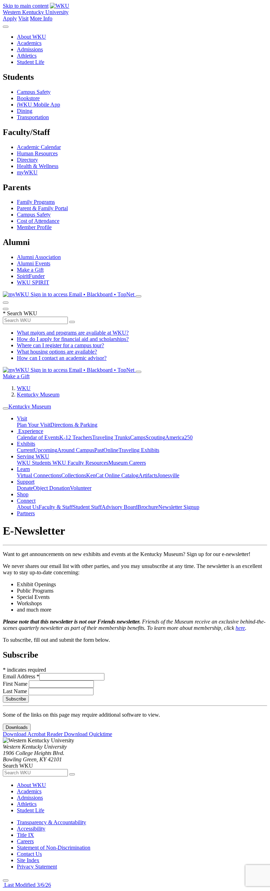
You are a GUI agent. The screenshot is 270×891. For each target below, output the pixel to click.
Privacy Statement (37, 867)
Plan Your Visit (33, 425)
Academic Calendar (39, 147)
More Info (41, 18)
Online (110, 450)
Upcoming (45, 450)
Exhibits (26, 444)
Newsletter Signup (178, 507)
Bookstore (28, 98)
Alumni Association (39, 257)
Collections (73, 475)
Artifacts (148, 475)
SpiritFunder (31, 276)
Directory (27, 160)
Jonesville (168, 475)
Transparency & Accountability (51, 822)
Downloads (17, 727)
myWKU (27, 172)
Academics (29, 43)
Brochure (147, 507)
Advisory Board (119, 507)
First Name (16, 684)
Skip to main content (26, 6)
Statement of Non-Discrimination (53, 848)
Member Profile (34, 227)
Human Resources (37, 153)
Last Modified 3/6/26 (27, 885)
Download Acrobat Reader (33, 734)
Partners (26, 513)
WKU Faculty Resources (80, 463)
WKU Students (34, 463)
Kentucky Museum (38, 395)
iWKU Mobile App (38, 105)
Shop (22, 494)
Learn (23, 469)
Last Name (15, 691)
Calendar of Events (38, 437)
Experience (30, 431)
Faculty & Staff (56, 507)
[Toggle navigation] (5, 408)
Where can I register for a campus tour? (60, 345)
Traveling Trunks (111, 437)
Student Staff (87, 507)
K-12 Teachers (75, 437)
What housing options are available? (57, 352)
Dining (24, 111)
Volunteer (80, 488)
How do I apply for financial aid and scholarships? (73, 339)
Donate (25, 488)
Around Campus (75, 450)
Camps (138, 437)
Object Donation (51, 488)
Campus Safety (34, 92)
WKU (24, 388)
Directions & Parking (73, 425)
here (240, 628)
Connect (26, 501)
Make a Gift (30, 270)
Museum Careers (127, 463)
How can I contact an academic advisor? (62, 358)
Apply (10, 18)
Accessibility (31, 829)
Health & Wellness (37, 166)
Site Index (28, 860)
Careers (25, 841)
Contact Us (29, 854)
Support (25, 482)
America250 (179, 437)
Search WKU (20, 313)
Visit (23, 18)
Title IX (25, 835)
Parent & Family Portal (42, 208)
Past (98, 450)
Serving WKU (33, 456)
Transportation (33, 117)
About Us (28, 507)
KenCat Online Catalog (112, 475)
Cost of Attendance (38, 221)
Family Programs (36, 202)
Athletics (27, 56)
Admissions (30, 49)
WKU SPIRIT (33, 282)
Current (25, 450)
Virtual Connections (39, 475)
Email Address (21, 676)
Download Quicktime (88, 734)
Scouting (155, 437)
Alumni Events (33, 263)
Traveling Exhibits (138, 450)
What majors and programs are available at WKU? (73, 333)
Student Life (30, 62)
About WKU (31, 37)
